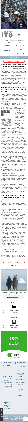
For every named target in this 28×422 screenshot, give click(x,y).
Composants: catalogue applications (7, 383)
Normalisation (7, 406)
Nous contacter (15, 61)
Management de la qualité (20, 381)
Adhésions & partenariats (21, 382)
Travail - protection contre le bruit (20, 364)
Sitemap (7, 363)
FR (19, 35)
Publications (20, 392)
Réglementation (7, 405)
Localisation (7, 45)
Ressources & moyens (20, 379)
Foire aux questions (7, 408)
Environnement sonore (20, 366)
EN (19, 36)
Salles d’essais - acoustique (20, 371)
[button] (23, 14)
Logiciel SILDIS (7, 389)
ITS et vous (20, 395)
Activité (20, 390)
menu (15, 57)
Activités (21, 378)
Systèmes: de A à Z (7, 380)
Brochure (7, 48)
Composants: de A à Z (7, 384)
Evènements (20, 394)
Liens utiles (7, 409)
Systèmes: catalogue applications (7, 378)
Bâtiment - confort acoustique (20, 374)
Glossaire (7, 403)
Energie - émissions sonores (21, 369)
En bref (20, 397)
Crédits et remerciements (7, 365)
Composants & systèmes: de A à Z (7, 387)
